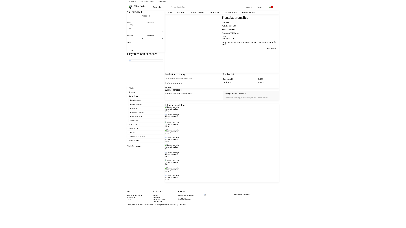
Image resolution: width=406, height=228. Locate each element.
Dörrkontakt (134, 108)
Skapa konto (131, 197)
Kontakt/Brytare (134, 96)
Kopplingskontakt (136, 116)
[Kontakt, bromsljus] (146, 168)
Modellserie (150, 22)
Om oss (155, 195)
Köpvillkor (156, 197)
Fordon (129, 42)
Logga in (249, 7)
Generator (132, 92)
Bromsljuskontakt (136, 104)
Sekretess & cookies (159, 199)
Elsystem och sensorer (197, 12)
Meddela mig (271, 48)
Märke (129, 22)
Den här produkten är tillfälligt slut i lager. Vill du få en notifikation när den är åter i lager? (249, 43)
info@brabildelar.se (184, 199)
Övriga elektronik (134, 140)
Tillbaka (131, 88)
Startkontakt (134, 120)
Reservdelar (157, 7)
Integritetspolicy (158, 201)
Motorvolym (150, 35)
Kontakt (259, 7)
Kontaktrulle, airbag (137, 112)
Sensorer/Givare (134, 128)
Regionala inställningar (134, 195)
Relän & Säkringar (135, 124)
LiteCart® (182, 205)
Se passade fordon (228, 29)
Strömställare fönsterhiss (137, 136)
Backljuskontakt (135, 100)
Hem (170, 12)
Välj (131, 50)
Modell (129, 29)
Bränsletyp (130, 35)
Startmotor (132, 132)
